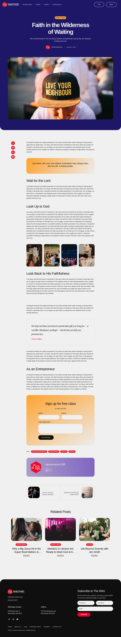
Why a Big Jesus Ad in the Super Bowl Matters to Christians (26, 552)
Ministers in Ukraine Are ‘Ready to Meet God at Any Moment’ (60, 552)
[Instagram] (13, 619)
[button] (99, 4)
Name (40, 413)
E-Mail (64, 413)
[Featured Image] (26, 529)
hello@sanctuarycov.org (15, 597)
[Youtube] (17, 619)
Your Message (44, 422)
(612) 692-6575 (13, 600)
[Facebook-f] (9, 619)
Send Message (46, 437)
